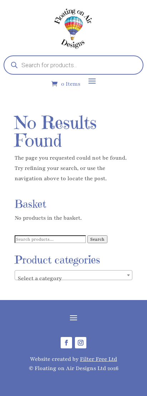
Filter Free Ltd (98, 359)
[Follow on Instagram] (80, 342)
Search (97, 239)
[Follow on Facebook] (66, 342)
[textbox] (73, 279)
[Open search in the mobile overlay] (73, 65)
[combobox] (73, 275)
